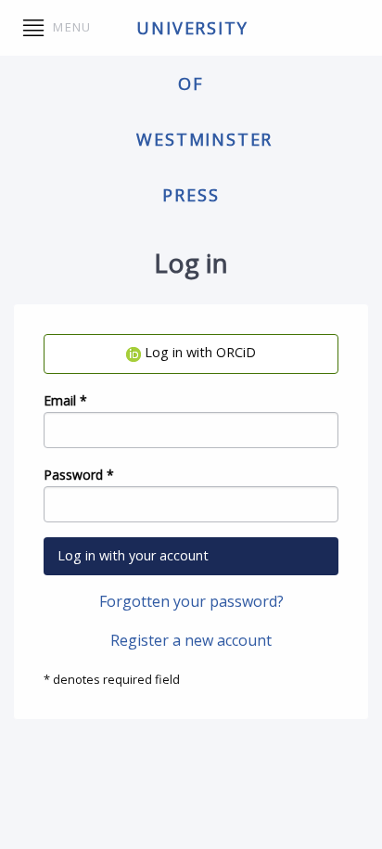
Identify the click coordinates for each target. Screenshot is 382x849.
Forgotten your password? (191, 601)
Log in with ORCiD (198, 352)
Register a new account (191, 640)
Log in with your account (133, 555)
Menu (70, 27)
